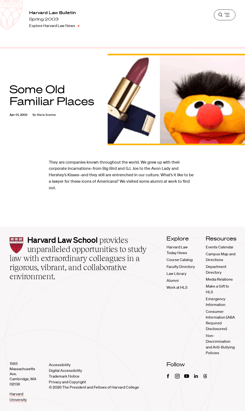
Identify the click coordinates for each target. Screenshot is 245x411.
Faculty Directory (181, 266)
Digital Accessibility (65, 370)
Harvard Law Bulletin (52, 12)
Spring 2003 (44, 18)
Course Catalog (180, 259)
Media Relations (219, 279)
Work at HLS (177, 287)
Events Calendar (220, 247)
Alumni (173, 280)
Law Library (176, 273)
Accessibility (60, 364)
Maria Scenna (46, 115)
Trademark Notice (64, 376)
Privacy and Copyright (67, 381)
